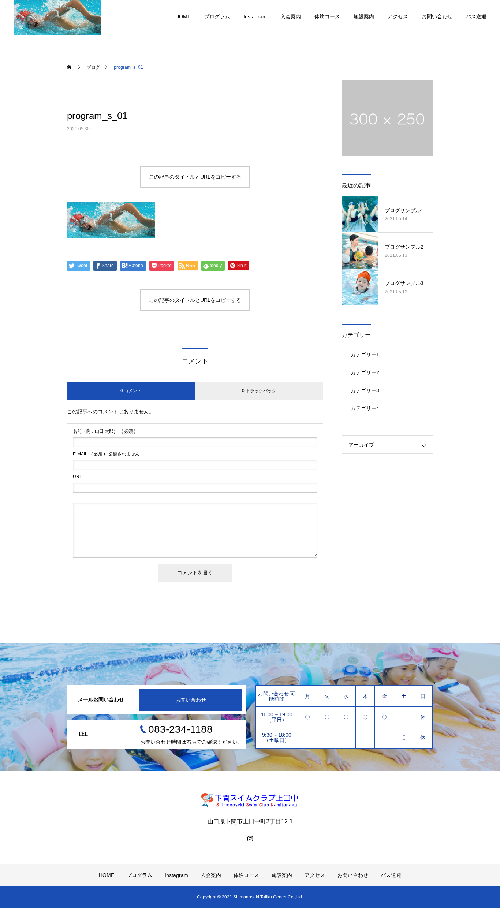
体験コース (327, 16)
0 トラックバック (259, 390)
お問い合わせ (437, 16)
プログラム (217, 16)
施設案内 (364, 16)
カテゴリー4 (365, 408)
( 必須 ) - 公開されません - (107, 454)
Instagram (255, 16)
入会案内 (290, 16)
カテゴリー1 (365, 354)
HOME (183, 16)
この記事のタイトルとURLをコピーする (195, 177)
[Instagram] (250, 838)
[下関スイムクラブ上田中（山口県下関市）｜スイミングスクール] (250, 800)
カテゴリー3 (365, 390)
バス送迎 (476, 16)
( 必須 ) (104, 431)
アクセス (398, 16)
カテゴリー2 (365, 372)
